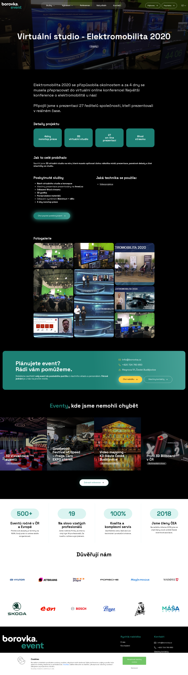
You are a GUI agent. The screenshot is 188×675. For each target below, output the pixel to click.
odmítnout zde (48, 669)
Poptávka (167, 6)
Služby (49, 5)
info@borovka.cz (131, 359)
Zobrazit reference (92, 482)
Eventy (94, 46)
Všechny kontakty (156, 379)
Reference (85, 5)
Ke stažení (125, 645)
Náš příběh (101, 5)
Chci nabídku (128, 379)
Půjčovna (151, 6)
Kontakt (117, 5)
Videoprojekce (106, 184)
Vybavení (66, 5)
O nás (123, 642)
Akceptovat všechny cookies (134, 660)
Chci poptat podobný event (50, 216)
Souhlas (66, 664)
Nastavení (134, 668)
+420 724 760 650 (132, 364)
